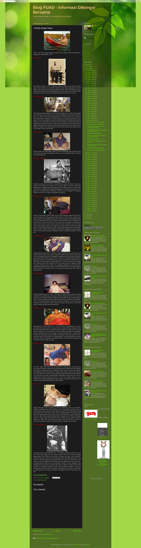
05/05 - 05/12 (91, 174)
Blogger (87, 544)
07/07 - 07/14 (91, 155)
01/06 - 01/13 (91, 211)
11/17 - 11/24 (90, 83)
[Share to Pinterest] (59, 478)
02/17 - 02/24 (91, 198)
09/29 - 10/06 (91, 98)
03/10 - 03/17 (91, 191)
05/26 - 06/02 (91, 168)
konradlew (75, 544)
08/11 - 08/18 (91, 113)
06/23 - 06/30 (91, 159)
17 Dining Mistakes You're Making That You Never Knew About (98, 335)
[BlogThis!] (54, 478)
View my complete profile (98, 28)
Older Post (77, 531)
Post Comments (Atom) (46, 534)
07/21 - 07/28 (91, 120)
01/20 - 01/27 (91, 206)
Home (57, 531)
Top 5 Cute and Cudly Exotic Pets (95, 150)
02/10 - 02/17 (91, 200)
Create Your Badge (88, 39)
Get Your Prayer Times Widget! (91, 419)
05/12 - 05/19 (91, 172)
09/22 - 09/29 (91, 101)
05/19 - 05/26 (91, 170)
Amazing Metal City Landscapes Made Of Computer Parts (97, 130)
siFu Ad (95, 25)
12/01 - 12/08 (91, 79)
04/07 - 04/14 (91, 183)
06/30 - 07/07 (91, 157)
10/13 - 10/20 (91, 94)
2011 (87, 215)
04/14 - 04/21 (91, 181)
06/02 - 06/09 (91, 165)
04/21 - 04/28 (91, 178)
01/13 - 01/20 (91, 209)
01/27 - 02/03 (91, 204)
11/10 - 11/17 (90, 85)
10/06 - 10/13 (91, 96)
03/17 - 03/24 (91, 189)
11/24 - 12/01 (91, 81)
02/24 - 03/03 (91, 196)
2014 (87, 66)
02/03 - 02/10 (91, 202)
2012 (87, 213)
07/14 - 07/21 (91, 153)
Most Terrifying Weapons (97, 245)
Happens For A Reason (97, 371)
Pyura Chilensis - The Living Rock (96, 122)
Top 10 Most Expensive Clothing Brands (97, 293)
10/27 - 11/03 (91, 90)
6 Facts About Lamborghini (98, 235)
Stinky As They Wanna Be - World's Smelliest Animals (96, 136)
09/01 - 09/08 (91, 107)
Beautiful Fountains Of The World (95, 124)
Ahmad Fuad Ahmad (88, 36)
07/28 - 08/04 (91, 118)
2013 (87, 68)
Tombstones (94, 266)
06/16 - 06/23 (91, 161)
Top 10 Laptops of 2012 (93, 139)
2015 (87, 64)
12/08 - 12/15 (91, 77)
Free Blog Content (102, 437)
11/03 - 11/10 (90, 88)
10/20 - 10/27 (91, 92)
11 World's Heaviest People (94, 133)
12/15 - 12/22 (91, 75)
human (42, 480)
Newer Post (37, 531)
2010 (87, 218)
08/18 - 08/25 (91, 111)
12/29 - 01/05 (91, 70)
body (39, 480)
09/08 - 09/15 (91, 105)
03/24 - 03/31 (91, 187)
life (45, 480)
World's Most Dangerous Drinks (95, 148)
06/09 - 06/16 (91, 163)
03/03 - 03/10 (91, 193)
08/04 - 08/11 (91, 116)
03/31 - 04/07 (91, 185)
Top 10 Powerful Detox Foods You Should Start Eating (96, 127)
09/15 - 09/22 (91, 103)
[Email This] (53, 478)
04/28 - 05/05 (91, 176)
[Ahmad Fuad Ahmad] (85, 38)
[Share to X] (56, 478)
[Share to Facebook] (58, 478)
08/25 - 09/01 (91, 109)
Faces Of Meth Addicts (97, 381)
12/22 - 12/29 (91, 73)
